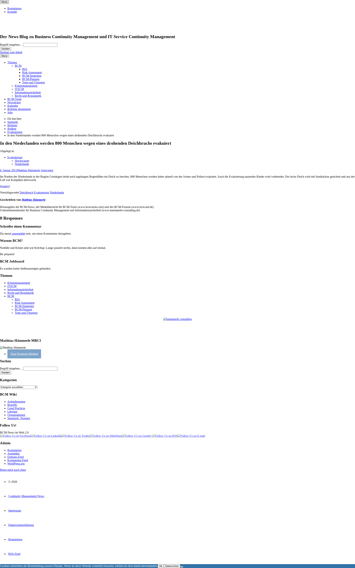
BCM (18, 65)
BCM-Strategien (31, 75)
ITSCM (19, 89)
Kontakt (12, 11)
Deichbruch (26, 192)
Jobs (10, 112)
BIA (24, 69)
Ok (160, 566)
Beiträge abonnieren (19, 109)
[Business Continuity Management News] (22, 28)
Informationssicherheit (28, 92)
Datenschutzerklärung (21, 525)
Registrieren (14, 8)
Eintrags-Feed (15, 456)
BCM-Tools (14, 99)
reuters (5, 186)
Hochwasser (22, 160)
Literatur (12, 411)
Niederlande (22, 164)
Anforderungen (16, 401)
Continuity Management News (26, 496)
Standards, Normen (18, 418)
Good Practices (16, 408)
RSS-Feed (14, 553)
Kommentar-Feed (17, 460)
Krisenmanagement (26, 85)
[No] (181, 566)
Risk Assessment (32, 72)
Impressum (14, 510)
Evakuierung (14, 157)
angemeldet (18, 233)
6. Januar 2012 (8, 170)
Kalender (12, 105)
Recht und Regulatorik (28, 95)
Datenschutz (172, 566)
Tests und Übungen (33, 82)
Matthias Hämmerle (28, 170)
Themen (12, 62)
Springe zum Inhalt (11, 52)
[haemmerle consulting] (177, 326)
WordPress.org (16, 463)
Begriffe (12, 404)
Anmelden (13, 453)
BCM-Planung (30, 79)
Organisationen (16, 414)
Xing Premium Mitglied (24, 353)
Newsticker (14, 102)
